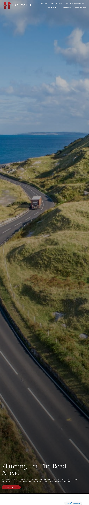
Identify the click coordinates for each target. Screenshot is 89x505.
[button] (42, 3)
